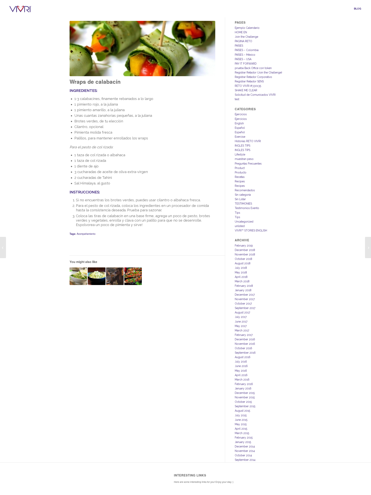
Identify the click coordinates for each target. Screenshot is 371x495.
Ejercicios (241, 114)
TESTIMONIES (243, 203)
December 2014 (245, 446)
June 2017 (241, 321)
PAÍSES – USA (243, 59)
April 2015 (241, 428)
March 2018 (242, 281)
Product (240, 168)
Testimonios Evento (247, 208)
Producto (240, 172)
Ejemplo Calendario (247, 27)
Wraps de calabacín (95, 81)
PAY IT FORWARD (246, 63)
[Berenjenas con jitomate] (133, 276)
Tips (237, 212)
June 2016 (241, 366)
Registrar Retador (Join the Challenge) (258, 72)
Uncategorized (244, 221)
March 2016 (242, 379)
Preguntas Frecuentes (248, 163)
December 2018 (245, 250)
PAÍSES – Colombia (247, 50)
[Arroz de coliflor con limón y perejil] (96, 276)
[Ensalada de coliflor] (3, 247)
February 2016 (244, 384)
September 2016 (245, 352)
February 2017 (244, 334)
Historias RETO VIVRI (248, 141)
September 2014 (245, 459)
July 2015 (241, 415)
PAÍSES (239, 45)
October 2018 (243, 258)
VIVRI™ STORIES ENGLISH (251, 230)
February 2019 (244, 245)
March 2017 (242, 330)
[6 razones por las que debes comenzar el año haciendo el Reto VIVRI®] (115, 276)
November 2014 (245, 450)
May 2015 (241, 424)
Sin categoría (243, 194)
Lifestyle (240, 154)
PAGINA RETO (243, 41)
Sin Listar (240, 199)
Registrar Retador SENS (249, 81)
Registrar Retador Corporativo (253, 77)
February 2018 (244, 285)
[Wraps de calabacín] (142, 48)
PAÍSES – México (245, 54)
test (237, 99)
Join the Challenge (246, 36)
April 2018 (241, 276)
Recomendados (245, 190)
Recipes (240, 181)
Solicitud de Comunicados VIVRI (255, 94)
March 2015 (242, 433)
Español (240, 127)
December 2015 (245, 392)
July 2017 (241, 316)
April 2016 (241, 375)
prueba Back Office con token (253, 68)
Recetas (240, 176)
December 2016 (245, 339)
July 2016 (241, 361)
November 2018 (245, 254)
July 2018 (241, 267)
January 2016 (243, 388)
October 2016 (243, 348)
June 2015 (241, 419)
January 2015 (243, 442)
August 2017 (242, 312)
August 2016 (242, 357)
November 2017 (245, 299)
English (239, 123)
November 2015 (245, 397)
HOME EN (241, 32)
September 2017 (245, 308)
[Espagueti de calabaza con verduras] (78, 276)
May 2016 (241, 370)
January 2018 (243, 290)
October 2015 (243, 401)
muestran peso (244, 158)
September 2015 (245, 406)
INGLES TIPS (242, 145)
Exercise (240, 136)
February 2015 (244, 437)
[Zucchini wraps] (368, 247)
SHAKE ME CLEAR (246, 90)
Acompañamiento (86, 234)
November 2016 (245, 343)
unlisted (240, 226)
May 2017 (241, 326)
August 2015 (242, 410)
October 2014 (243, 455)
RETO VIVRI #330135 (248, 85)
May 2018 (241, 272)
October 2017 (243, 303)
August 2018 (242, 263)
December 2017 (245, 294)
